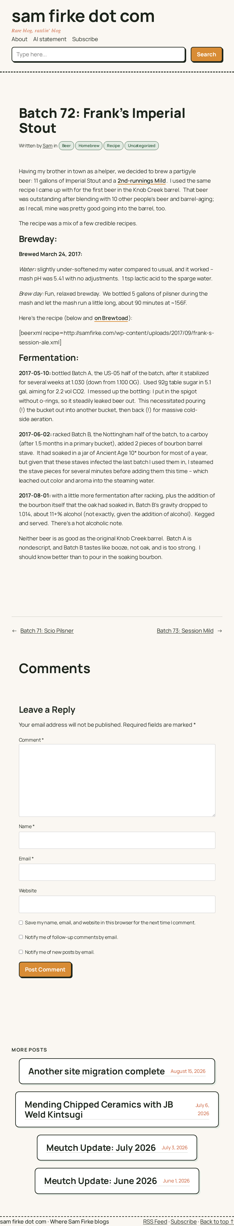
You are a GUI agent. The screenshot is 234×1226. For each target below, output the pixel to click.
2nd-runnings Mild (141, 180)
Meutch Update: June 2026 (101, 1181)
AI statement (49, 39)
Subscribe (85, 39)
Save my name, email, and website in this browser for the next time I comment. (110, 922)
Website (28, 890)
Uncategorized (141, 145)
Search (206, 54)
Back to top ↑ (217, 1221)
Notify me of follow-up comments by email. (71, 937)
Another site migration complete (96, 1071)
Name (27, 826)
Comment (31, 739)
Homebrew (89, 145)
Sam (48, 145)
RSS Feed (155, 1221)
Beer (66, 145)
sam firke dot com (83, 15)
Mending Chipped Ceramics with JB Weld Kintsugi (99, 1109)
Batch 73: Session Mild (185, 630)
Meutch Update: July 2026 (101, 1147)
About (19, 39)
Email (26, 858)
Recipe (113, 145)
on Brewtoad (111, 318)
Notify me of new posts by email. (60, 952)
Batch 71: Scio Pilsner (47, 630)
